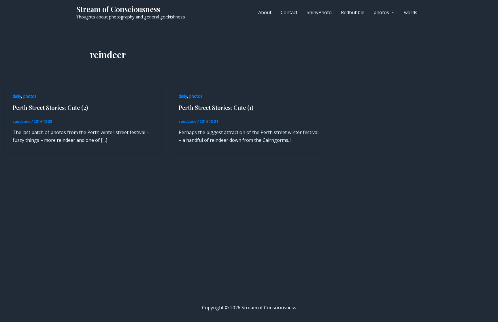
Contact (289, 12)
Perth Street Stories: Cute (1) (216, 107)
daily (17, 96)
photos (381, 12)
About (264, 12)
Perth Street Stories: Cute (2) (50, 107)
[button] (392, 12)
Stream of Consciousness (118, 9)
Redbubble (352, 12)
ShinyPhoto (319, 12)
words (410, 12)
